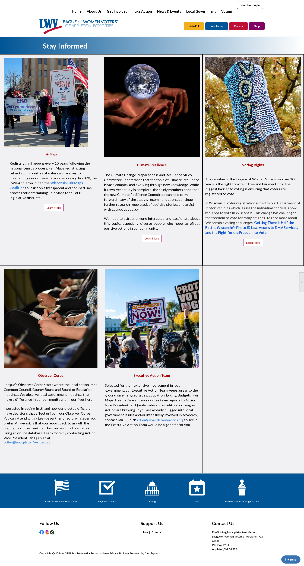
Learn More (54, 207)
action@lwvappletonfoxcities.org (27, 442)
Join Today (216, 26)
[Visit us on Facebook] (41, 532)
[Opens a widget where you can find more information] (290, 559)
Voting (152, 501)
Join (197, 501)
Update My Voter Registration (242, 501)
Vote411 (194, 26)
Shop (257, 26)
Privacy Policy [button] (118, 553)
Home (76, 11)
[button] (94, 11)
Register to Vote (107, 501)
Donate (238, 26)
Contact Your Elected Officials (62, 501)
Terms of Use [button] (99, 553)
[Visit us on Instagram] (47, 532)
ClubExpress (152, 553)
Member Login (250, 5)
